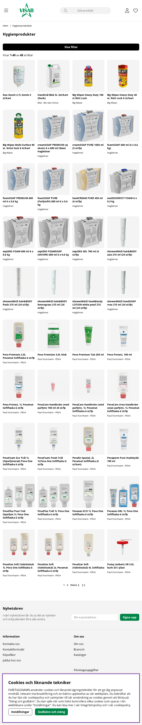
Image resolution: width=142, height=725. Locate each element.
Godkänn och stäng (51, 712)
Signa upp (129, 617)
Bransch (79, 649)
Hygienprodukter (22, 25)
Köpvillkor (9, 655)
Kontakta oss (11, 644)
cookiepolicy (122, 705)
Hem (5, 25)
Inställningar (20, 712)
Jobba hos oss (12, 660)
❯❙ (84, 585)
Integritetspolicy (91, 705)
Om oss (79, 644)
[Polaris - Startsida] (27, 10)
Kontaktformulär (14, 649)
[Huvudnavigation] (6, 10)
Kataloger (80, 655)
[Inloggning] (127, 10)
